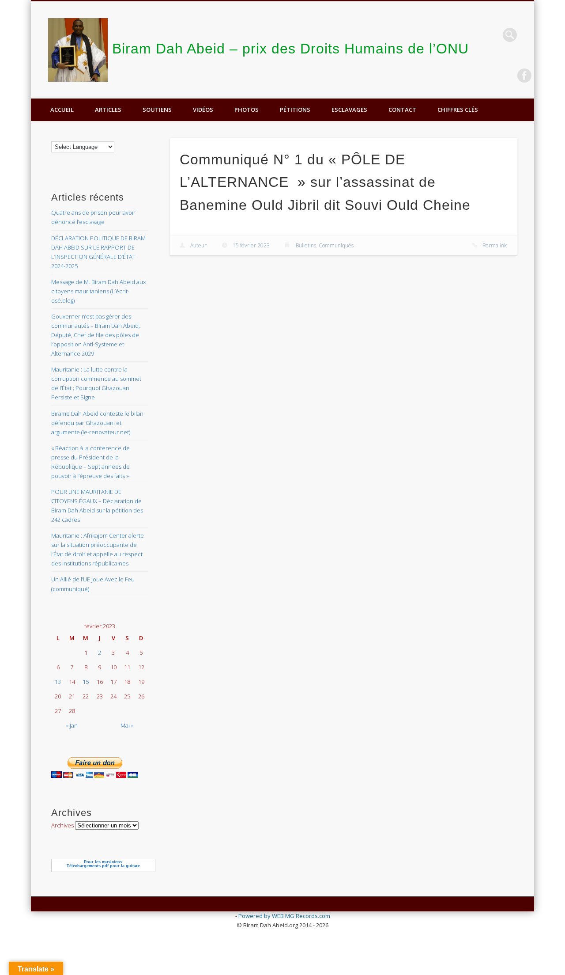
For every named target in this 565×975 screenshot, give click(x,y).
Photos (246, 110)
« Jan (72, 725)
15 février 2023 (251, 245)
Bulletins (306, 245)
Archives (62, 825)
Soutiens (157, 110)
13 (58, 682)
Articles (108, 110)
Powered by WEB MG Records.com (284, 916)
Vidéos (203, 110)
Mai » (127, 725)
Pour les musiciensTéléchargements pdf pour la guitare (103, 864)
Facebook (524, 75)
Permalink (494, 245)
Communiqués (336, 245)
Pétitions (295, 110)
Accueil (62, 110)
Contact (402, 110)
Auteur (198, 245)
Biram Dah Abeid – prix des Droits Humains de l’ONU (290, 49)
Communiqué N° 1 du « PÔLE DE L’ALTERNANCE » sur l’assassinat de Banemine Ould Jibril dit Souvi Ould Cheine (325, 182)
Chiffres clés (457, 110)
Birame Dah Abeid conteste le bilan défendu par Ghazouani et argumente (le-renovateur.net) (97, 423)
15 (86, 682)
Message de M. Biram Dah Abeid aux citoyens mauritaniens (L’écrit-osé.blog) (98, 291)
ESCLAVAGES (349, 110)
